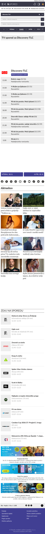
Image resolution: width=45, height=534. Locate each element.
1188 (15, 505)
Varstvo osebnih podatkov (34, 513)
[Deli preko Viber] (11, 182)
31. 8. (40, 29)
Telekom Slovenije (39, 0)
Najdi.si (6, 505)
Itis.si (11, 505)
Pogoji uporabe (6, 518)
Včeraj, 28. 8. (7, 174)
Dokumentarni (18, 8)
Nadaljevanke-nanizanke (37, 8)
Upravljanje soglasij (7, 513)
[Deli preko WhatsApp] (15, 182)
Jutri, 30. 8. (38, 174)
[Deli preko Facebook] (2, 182)
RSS (28, 518)
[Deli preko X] (6, 182)
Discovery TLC (19, 71)
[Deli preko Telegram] (43, 182)
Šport (9, 8)
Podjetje (4, 511)
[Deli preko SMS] (25, 182)
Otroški (26, 8)
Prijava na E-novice (32, 516)
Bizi (2, 505)
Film (4, 8)
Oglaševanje (5, 516)
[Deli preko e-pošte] (29, 182)
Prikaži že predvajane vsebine (19, 74)
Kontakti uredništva (32, 511)
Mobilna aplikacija (7, 521)
